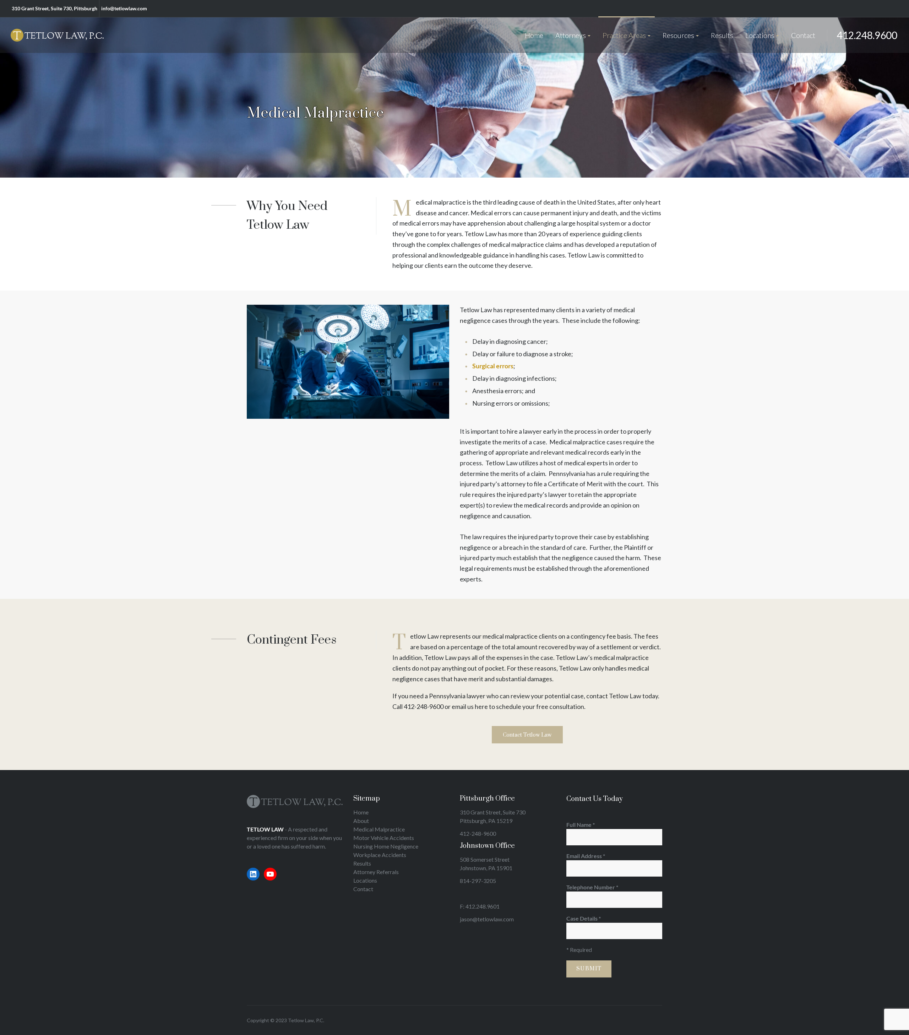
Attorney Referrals (376, 871)
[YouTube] (270, 874)
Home (361, 812)
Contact (363, 888)
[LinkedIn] (253, 874)
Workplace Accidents (379, 854)
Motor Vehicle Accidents (383, 837)
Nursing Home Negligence (385, 846)
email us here (470, 706)
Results (362, 863)
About (361, 820)
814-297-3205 (478, 880)
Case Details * (583, 918)
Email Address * (585, 855)
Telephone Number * (592, 887)
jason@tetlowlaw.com (487, 919)
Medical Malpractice (379, 829)
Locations (365, 880)
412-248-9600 (423, 706)
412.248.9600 (867, 35)
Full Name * (580, 824)
